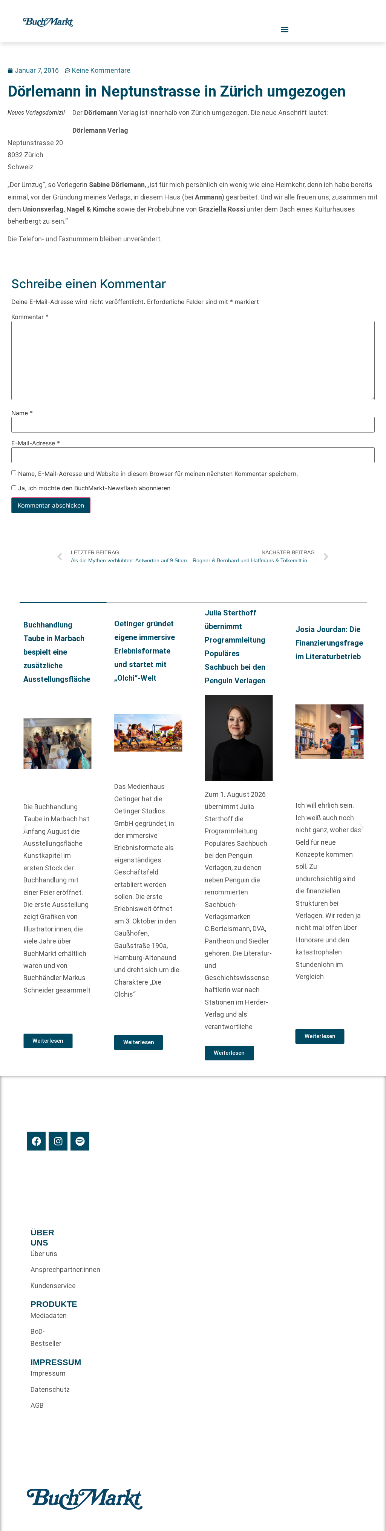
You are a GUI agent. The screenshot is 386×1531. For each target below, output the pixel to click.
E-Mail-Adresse (35, 443)
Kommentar (30, 317)
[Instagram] (58, 1141)
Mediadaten (49, 1315)
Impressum (48, 1373)
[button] (25, 827)
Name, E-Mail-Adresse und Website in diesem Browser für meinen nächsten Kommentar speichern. (158, 474)
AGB (37, 1405)
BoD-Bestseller (46, 1337)
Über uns (44, 1254)
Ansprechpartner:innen (49, 1269)
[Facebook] (36, 1141)
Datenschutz (49, 1389)
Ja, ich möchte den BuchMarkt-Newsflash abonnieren (93, 488)
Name (22, 413)
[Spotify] (79, 1141)
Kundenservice (49, 1286)
